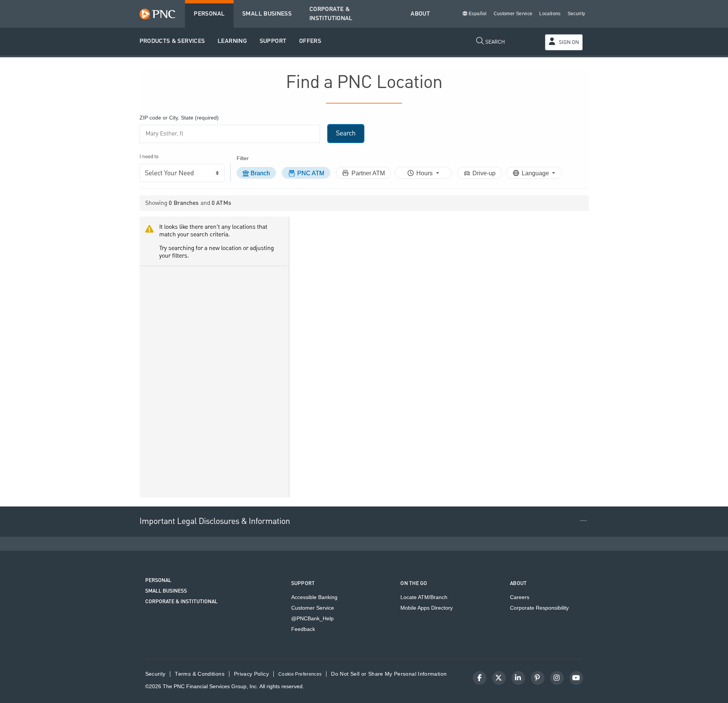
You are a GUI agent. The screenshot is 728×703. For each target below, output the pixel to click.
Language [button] (536, 173)
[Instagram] (557, 678)
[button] (172, 41)
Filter (243, 158)
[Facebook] (479, 678)
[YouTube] (576, 678)
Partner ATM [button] (368, 173)
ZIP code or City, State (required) (179, 118)
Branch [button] (260, 173)
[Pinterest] (537, 678)
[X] (499, 678)
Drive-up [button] (484, 173)
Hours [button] (425, 173)
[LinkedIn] (518, 678)
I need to (149, 156)
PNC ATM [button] (310, 173)
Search (346, 133)
